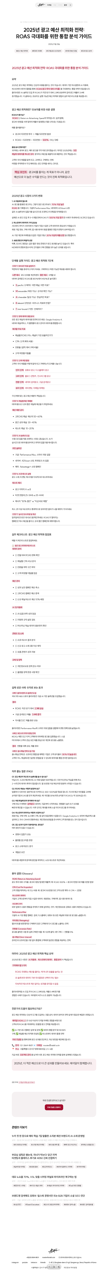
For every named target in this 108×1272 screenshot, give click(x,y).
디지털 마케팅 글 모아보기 (26, 1082)
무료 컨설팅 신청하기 (54, 1107)
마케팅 (49, 5)
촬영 (65, 5)
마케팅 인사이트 (28, 22)
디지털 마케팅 (38, 22)
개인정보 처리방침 (70, 1268)
